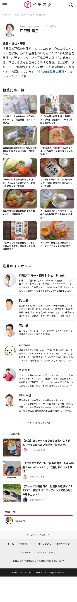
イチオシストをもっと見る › (38, 422)
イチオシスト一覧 (23, 14)
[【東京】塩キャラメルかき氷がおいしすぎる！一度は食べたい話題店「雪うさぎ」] (12, 447)
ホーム (10, 543)
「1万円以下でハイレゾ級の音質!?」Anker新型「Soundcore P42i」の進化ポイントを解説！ (48, 467)
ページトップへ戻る (36, 534)
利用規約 (24, 543)
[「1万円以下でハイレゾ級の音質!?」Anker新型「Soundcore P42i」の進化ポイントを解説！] (12, 470)
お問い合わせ (63, 543)
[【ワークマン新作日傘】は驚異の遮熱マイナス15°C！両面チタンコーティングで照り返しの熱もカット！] (12, 493)
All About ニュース (46, 552)
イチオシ (7, 14)
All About (26, 552)
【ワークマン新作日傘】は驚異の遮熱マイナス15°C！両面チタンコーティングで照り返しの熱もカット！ (47, 490)
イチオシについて (42, 543)
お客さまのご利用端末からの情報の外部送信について (38, 561)
